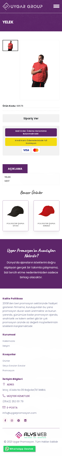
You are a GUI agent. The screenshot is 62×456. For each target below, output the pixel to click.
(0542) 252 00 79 (13, 401)
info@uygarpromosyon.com (20, 413)
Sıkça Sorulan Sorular (14, 365)
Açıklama (15, 169)
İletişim (6, 345)
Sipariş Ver (31, 118)
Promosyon (8, 370)
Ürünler (6, 360)
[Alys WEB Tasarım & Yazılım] (31, 435)
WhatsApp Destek (22, 448)
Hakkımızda (9, 341)
